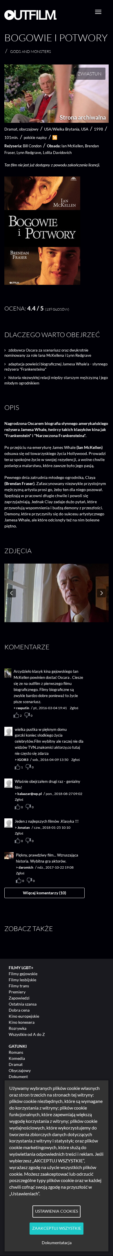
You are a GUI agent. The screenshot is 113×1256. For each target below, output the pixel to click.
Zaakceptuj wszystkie (56, 1228)
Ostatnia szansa (23, 1004)
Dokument (18, 1076)
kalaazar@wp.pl (29, 793)
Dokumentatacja (57, 1242)
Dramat (16, 1064)
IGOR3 (22, 759)
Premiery (17, 991)
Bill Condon (32, 146)
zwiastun (89, 74)
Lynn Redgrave (29, 152)
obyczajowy (29, 129)
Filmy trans (19, 985)
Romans (16, 1052)
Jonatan (23, 827)
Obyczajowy (20, 1070)
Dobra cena (19, 1010)
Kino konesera (21, 1022)
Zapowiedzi (19, 997)
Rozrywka (17, 1028)
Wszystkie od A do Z (27, 1034)
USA (84, 129)
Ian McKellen (72, 146)
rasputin (22, 708)
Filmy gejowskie (23, 973)
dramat (10, 129)
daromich (26, 867)
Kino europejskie (24, 1016)
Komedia (17, 1058)
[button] (42, 283)
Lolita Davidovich (57, 152)
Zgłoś (74, 708)
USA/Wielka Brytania (61, 129)
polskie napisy (35, 137)
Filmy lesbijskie (22, 979)
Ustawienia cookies (56, 1211)
